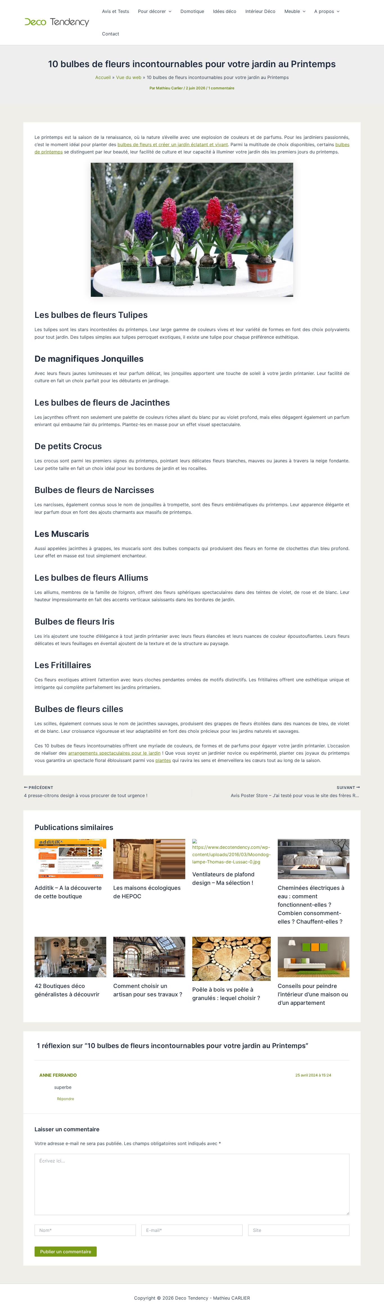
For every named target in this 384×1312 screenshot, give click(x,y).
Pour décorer (152, 11)
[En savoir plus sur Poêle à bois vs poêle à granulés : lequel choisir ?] (231, 958)
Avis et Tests (115, 11)
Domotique (192, 11)
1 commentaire (221, 88)
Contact (110, 34)
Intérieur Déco (260, 11)
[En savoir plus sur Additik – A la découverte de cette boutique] (70, 858)
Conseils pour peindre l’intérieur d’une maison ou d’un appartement (313, 994)
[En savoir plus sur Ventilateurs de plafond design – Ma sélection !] (231, 852)
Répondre (65, 1098)
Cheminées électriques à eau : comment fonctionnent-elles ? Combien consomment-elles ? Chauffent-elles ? (311, 905)
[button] (168, 11)
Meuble (292, 11)
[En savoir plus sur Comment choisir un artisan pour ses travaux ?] (149, 956)
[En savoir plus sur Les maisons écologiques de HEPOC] (149, 858)
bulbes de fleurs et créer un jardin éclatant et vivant (173, 144)
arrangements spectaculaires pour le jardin (114, 753)
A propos (324, 11)
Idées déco (224, 11)
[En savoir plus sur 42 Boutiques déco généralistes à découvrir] (70, 956)
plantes (163, 760)
